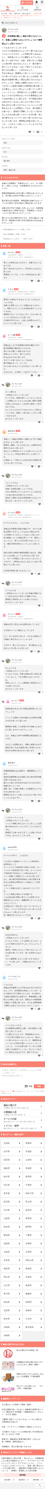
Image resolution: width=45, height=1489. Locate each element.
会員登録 (28, 2)
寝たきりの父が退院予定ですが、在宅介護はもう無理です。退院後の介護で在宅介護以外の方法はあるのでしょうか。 (22, 220)
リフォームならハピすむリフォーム (21, 1464)
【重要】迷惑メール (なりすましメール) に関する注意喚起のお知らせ (22, 1420)
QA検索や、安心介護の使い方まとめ (16, 1446)
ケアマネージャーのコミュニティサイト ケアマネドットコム (22, 1462)
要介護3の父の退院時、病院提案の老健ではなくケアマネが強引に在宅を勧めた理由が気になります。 (22, 201)
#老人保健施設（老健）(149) (14, 234)
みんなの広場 (22, 10)
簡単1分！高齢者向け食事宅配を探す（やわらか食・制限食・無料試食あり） (21, 1440)
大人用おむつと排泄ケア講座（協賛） (17, 1404)
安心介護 (7, 2)
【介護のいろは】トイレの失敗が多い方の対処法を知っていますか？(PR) (22, 1433)
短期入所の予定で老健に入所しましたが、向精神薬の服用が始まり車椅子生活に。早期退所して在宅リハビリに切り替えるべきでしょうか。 (22, 210)
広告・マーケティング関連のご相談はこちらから (21, 1427)
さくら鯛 (11, 335)
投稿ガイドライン (6, 1091)
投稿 (39, 1086)
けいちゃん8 (17, 384)
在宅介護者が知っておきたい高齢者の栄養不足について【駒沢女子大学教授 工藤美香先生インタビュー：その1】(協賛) (22, 1411)
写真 (30, 1086)
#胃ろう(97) (28, 239)
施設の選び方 (26, 13)
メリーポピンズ (14, 976)
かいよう (11, 614)
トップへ (39, 1486)
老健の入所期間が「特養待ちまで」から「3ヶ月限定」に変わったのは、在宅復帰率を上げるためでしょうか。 (22, 185)
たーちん (11, 512)
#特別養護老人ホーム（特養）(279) (16, 229)
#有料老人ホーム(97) (11, 239)
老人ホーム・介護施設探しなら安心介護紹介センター (22, 1459)
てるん (10, 289)
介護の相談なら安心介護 (11, 1458)
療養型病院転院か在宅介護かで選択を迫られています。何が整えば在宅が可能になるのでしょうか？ (22, 194)
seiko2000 (12, 847)
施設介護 (17, 13)
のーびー (11, 252)
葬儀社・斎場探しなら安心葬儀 (24, 1470)
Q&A (7, 9)
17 (41, 132)
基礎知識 (37, 10)
